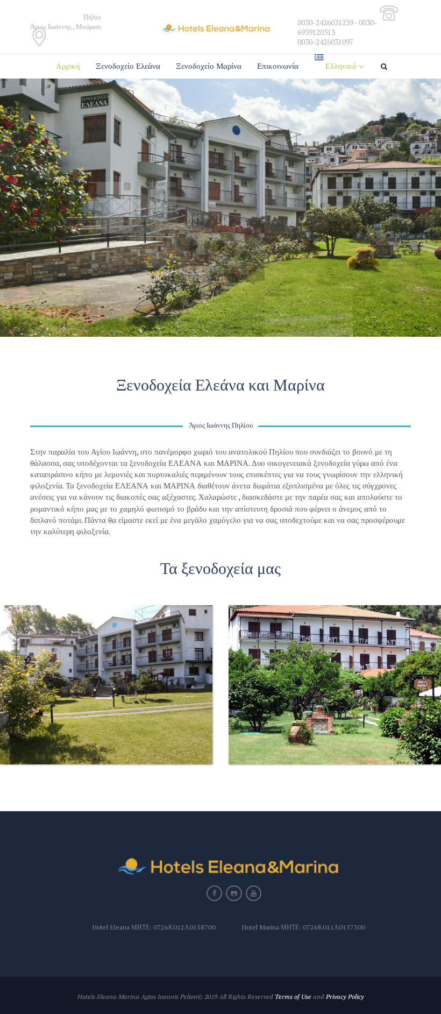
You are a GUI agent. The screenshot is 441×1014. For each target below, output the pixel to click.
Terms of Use (293, 996)
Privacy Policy (345, 996)
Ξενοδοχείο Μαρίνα (208, 66)
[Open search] (386, 67)
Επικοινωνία (277, 66)
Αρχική (68, 66)
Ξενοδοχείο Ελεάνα (128, 66)
